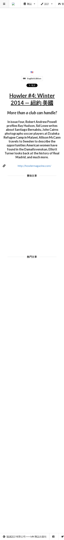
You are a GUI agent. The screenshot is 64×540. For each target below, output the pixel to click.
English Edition (34, 78)
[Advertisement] (32, 32)
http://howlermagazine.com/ (34, 165)
